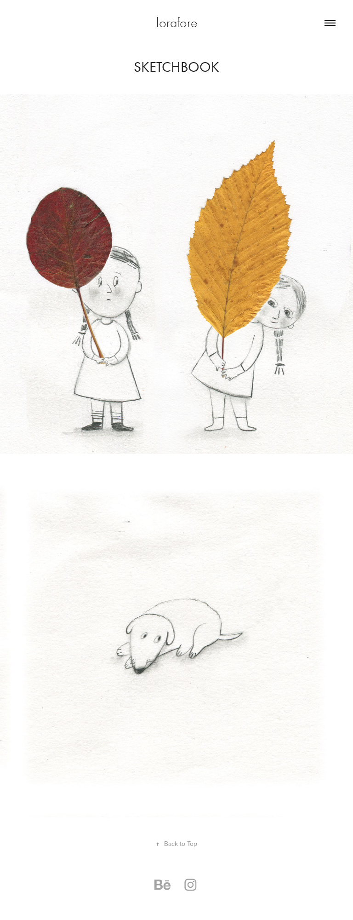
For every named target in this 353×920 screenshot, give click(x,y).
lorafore (176, 23)
